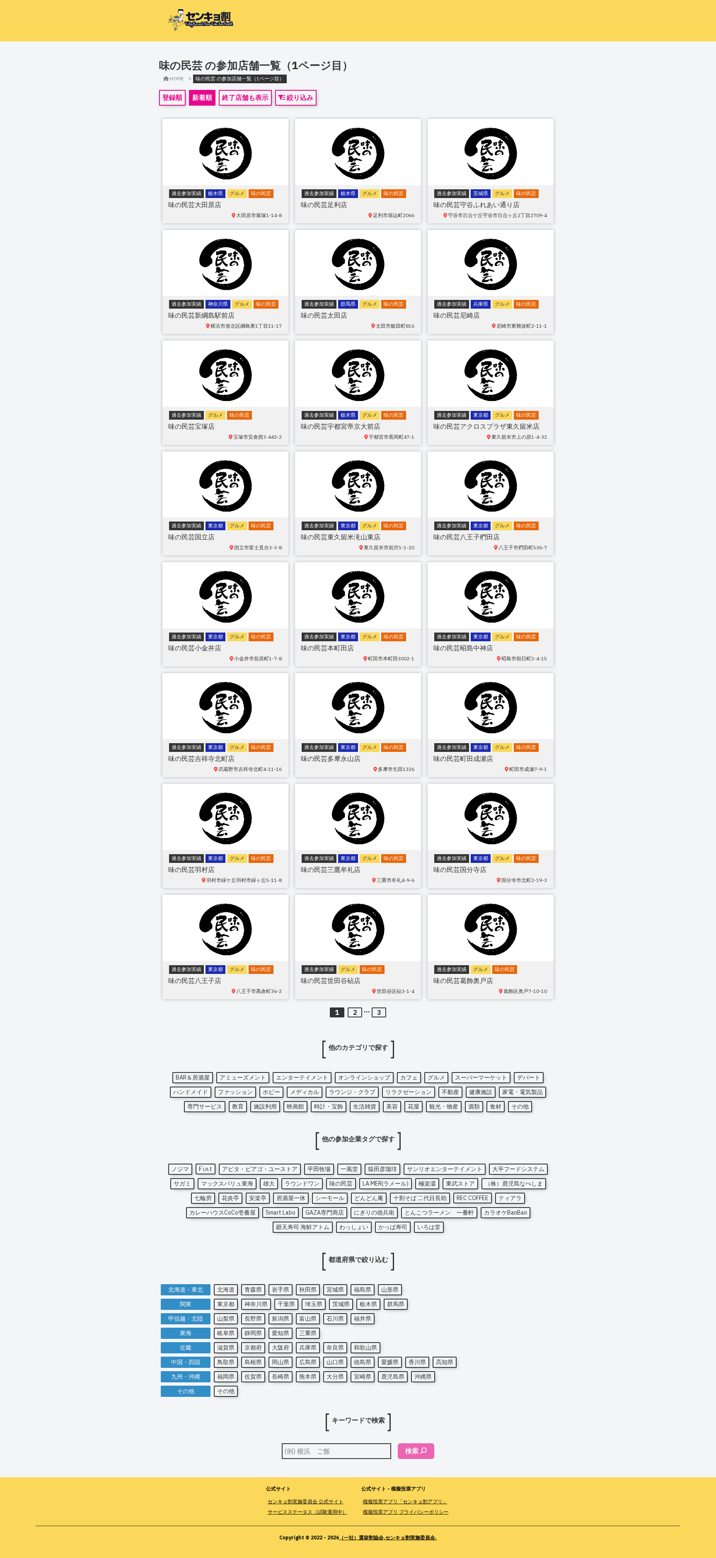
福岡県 (226, 1376)
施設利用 (265, 1106)
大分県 (335, 1376)
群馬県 (395, 1304)
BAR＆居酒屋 (193, 1077)
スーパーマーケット (481, 1077)
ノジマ (180, 1169)
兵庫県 (308, 1347)
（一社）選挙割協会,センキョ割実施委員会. (388, 1537)
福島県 (362, 1289)
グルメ (436, 1077)
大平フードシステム (518, 1169)
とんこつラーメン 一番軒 (439, 1212)
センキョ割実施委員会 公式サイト (305, 1501)
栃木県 (368, 1304)
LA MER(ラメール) (386, 1183)
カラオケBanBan (505, 1212)
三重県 (308, 1333)
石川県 (335, 1318)
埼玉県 (313, 1304)
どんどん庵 (368, 1198)
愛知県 (280, 1333)
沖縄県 (423, 1376)
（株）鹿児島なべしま (514, 1183)
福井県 (362, 1318)
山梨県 (226, 1318)
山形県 (390, 1289)
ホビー (271, 1092)
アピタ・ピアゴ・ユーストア (260, 1169)
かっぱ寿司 (392, 1227)
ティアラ (510, 1198)
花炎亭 (230, 1198)
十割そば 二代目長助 (420, 1198)
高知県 (444, 1362)
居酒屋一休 (290, 1198)
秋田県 (308, 1289)
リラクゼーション (408, 1092)
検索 (411, 1451)
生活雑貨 (364, 1106)
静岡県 (253, 1333)
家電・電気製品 (522, 1092)
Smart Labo (280, 1212)
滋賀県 (226, 1347)
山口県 (335, 1362)
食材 (495, 1106)
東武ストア (460, 1183)
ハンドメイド (190, 1092)
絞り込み (299, 97)
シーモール (329, 1198)
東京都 (226, 1304)
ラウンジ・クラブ (352, 1092)
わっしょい (353, 1227)
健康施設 (480, 1092)
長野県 (253, 1318)
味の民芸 (341, 1183)
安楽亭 (257, 1198)
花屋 (413, 1106)
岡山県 (280, 1362)
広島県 (308, 1362)
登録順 (172, 97)
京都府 (253, 1347)
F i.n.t (205, 1169)
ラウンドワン (302, 1183)
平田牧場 (319, 1169)
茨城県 (341, 1304)
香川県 (417, 1362)
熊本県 (308, 1376)
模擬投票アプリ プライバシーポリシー (406, 1512)
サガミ (182, 1183)
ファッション (235, 1092)
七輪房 (203, 1198)
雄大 (269, 1183)
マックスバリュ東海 (227, 1183)
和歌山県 (365, 1347)
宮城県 (335, 1289)
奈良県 (335, 1347)
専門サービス (204, 1106)
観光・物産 (443, 1106)
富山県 (308, 1318)
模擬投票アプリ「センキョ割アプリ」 (405, 1501)
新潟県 (280, 1318)
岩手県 (280, 1289)
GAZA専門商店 (324, 1212)
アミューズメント (243, 1077)
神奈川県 (256, 1304)
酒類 (474, 1106)
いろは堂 (428, 1227)
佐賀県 (253, 1376)
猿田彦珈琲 (382, 1169)
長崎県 (280, 1376)
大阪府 (280, 1347)
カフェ (409, 1077)
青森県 (253, 1289)
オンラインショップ (364, 1077)
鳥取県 (226, 1362)
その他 (520, 1106)
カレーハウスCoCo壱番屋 (222, 1212)
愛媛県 (390, 1362)
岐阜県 (226, 1333)
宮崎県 (362, 1376)
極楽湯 (427, 1183)
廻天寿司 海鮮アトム (302, 1227)
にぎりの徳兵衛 (374, 1212)
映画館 (295, 1106)
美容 (392, 1106)
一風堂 (349, 1169)
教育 (238, 1106)
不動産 (450, 1092)
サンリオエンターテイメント (444, 1169)
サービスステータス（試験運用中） (307, 1512)
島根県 (253, 1362)
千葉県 (286, 1304)
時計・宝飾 (328, 1106)
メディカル (304, 1092)
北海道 (226, 1289)
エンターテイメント (302, 1077)
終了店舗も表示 (245, 97)
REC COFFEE (473, 1198)
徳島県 (362, 1362)
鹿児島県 (392, 1376)
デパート (528, 1077)
